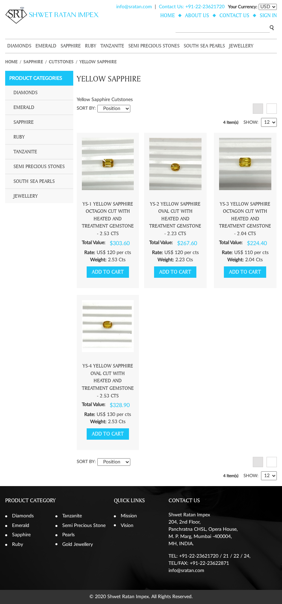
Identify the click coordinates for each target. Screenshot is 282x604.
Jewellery (241, 45)
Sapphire (71, 45)
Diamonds (19, 45)
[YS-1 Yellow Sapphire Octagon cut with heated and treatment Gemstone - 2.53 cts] (108, 164)
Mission (129, 516)
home (167, 15)
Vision (127, 525)
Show (250, 122)
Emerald (45, 45)
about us (197, 15)
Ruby (90, 45)
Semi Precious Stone (84, 525)
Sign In (268, 15)
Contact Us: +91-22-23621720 (192, 6)
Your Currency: (242, 7)
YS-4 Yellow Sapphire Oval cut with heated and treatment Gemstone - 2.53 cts (108, 380)
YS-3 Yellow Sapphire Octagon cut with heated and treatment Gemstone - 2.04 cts (245, 218)
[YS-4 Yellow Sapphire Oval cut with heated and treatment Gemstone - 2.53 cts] (108, 326)
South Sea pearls (204, 45)
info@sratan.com (134, 6)
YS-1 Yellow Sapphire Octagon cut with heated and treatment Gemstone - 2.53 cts (108, 218)
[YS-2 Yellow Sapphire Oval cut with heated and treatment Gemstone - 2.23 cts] (175, 164)
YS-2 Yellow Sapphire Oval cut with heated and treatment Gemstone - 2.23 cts (175, 218)
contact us (234, 15)
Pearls (68, 534)
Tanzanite (112, 45)
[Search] (272, 27)
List (272, 108)
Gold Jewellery (77, 544)
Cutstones (61, 61)
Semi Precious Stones (154, 45)
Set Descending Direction (136, 108)
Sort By (86, 108)
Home (11, 61)
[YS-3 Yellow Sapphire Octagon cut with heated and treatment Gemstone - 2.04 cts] (245, 164)
